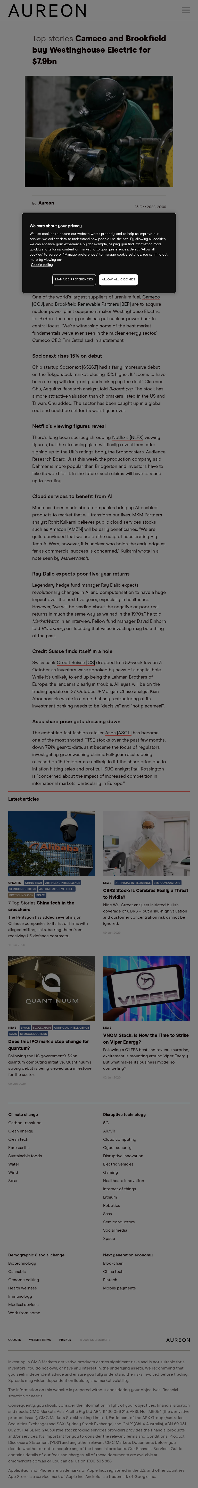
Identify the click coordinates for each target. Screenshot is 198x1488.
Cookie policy (42, 265)
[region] (99, 253)
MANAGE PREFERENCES (74, 279)
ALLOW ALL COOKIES (118, 279)
